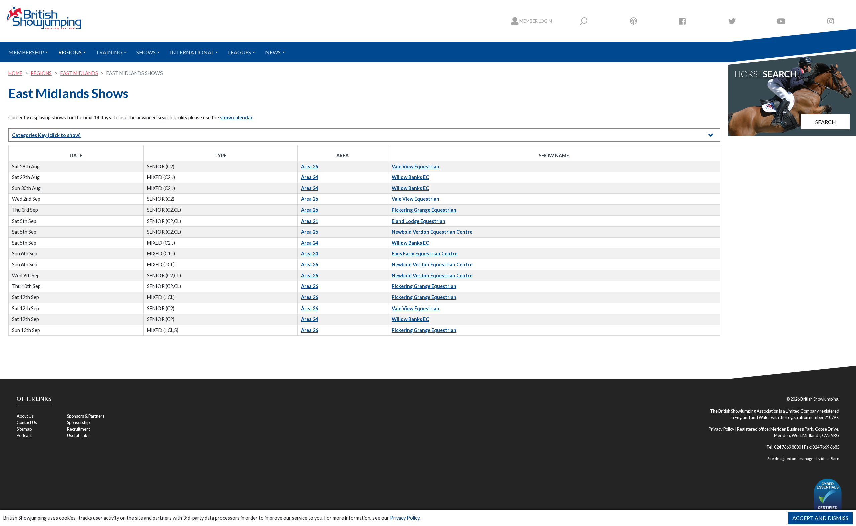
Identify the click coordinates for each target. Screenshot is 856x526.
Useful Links (78, 435)
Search (825, 122)
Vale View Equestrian (415, 166)
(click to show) (46, 135)
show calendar (236, 117)
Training (109, 52)
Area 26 (309, 166)
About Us (25, 416)
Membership (26, 52)
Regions (70, 52)
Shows (146, 52)
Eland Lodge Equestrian (418, 221)
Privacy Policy (404, 518)
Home (15, 73)
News (273, 52)
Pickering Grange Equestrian (424, 210)
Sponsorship (78, 422)
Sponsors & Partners (85, 416)
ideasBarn (830, 458)
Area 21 (309, 221)
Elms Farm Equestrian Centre (424, 253)
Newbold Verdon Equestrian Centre (432, 232)
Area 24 (309, 177)
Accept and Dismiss (820, 518)
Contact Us (27, 422)
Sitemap (24, 429)
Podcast (24, 435)
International (192, 52)
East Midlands (79, 73)
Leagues (239, 52)
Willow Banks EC (410, 177)
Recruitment (78, 429)
